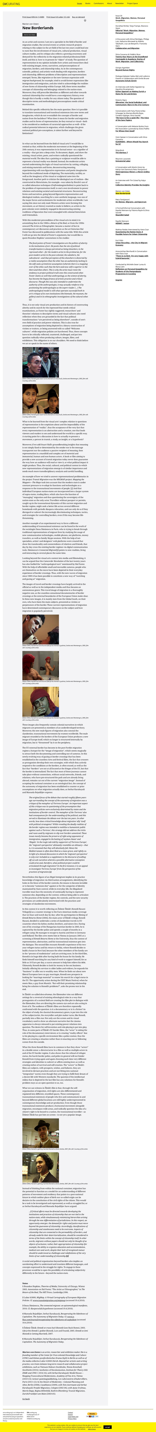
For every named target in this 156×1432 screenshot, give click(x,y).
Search (152, 3)
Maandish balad (122, 215)
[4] (50, 872)
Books (87, 3)
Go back (26, 1399)
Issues (79, 3)
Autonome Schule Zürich (126, 81)
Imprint (119, 280)
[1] (30, 299)
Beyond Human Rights (125, 70)
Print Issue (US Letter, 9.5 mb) (58, 17)
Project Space (132, 3)
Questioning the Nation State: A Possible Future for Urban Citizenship (131, 233)
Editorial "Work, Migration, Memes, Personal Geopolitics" (130, 31)
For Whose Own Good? (125, 131)
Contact (70, 1412)
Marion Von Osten (29, 35)
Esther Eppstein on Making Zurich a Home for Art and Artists (131, 92)
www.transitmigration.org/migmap (49, 1300)
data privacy (92, 1429)
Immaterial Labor (123, 161)
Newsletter (119, 3)
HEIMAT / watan (122, 223)
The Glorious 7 (122, 152)
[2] (72, 488)
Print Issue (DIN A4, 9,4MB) (33, 17)
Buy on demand (78, 17)
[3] (57, 550)
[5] (30, 912)
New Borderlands (123, 193)
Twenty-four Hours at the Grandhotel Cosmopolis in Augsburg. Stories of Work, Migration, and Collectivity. (132, 59)
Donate (144, 3)
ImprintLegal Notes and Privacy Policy (73, 1417)
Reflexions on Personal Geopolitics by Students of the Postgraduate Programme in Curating (131, 271)
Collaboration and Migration (127, 48)
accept (107, 1427)
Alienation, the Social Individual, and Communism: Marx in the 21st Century (132, 103)
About (109, 3)
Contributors (99, 3)
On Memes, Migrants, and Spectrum (131, 202)
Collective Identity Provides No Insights (132, 185)
